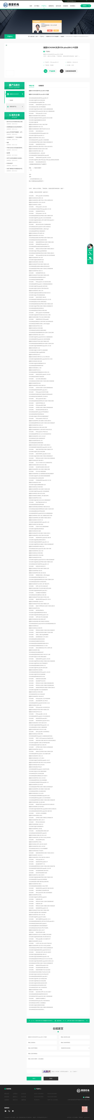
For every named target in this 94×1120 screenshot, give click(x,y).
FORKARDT (10, 163)
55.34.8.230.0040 (52, 1093)
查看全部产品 (13, 106)
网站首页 (6, 1093)
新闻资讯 (51, 6)
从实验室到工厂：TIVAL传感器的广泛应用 (15, 137)
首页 (31, 6)
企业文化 (23, 1093)
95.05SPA (37, 1099)
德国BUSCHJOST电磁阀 (52, 36)
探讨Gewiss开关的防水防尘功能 (14, 121)
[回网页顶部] (90, 262)
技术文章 (58, 6)
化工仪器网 (75, 1117)
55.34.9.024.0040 (52, 1096)
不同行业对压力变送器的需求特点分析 (15, 147)
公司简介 (15, 1093)
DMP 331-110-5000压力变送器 (54, 1099)
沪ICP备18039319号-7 (42, 1117)
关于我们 (36, 6)
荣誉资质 (6, 1096)
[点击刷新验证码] (46, 1071)
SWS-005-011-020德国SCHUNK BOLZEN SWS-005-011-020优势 (51, 1020)
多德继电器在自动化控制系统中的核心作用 (15, 126)
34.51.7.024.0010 (38, 1093)
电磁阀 (62, 36)
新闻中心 (15, 1096)
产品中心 (43, 6)
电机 (8, 142)
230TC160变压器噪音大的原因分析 (15, 158)
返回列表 (59, 1020)
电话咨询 (90, 254)
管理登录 (81, 1117)
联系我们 (72, 6)
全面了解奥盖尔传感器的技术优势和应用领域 (15, 168)
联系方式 (15, 1099)
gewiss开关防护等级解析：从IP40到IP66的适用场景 (15, 132)
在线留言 (65, 6)
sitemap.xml (87, 1117)
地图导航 (23, 1099)
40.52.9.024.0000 (38, 1096)
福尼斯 (8, 153)
